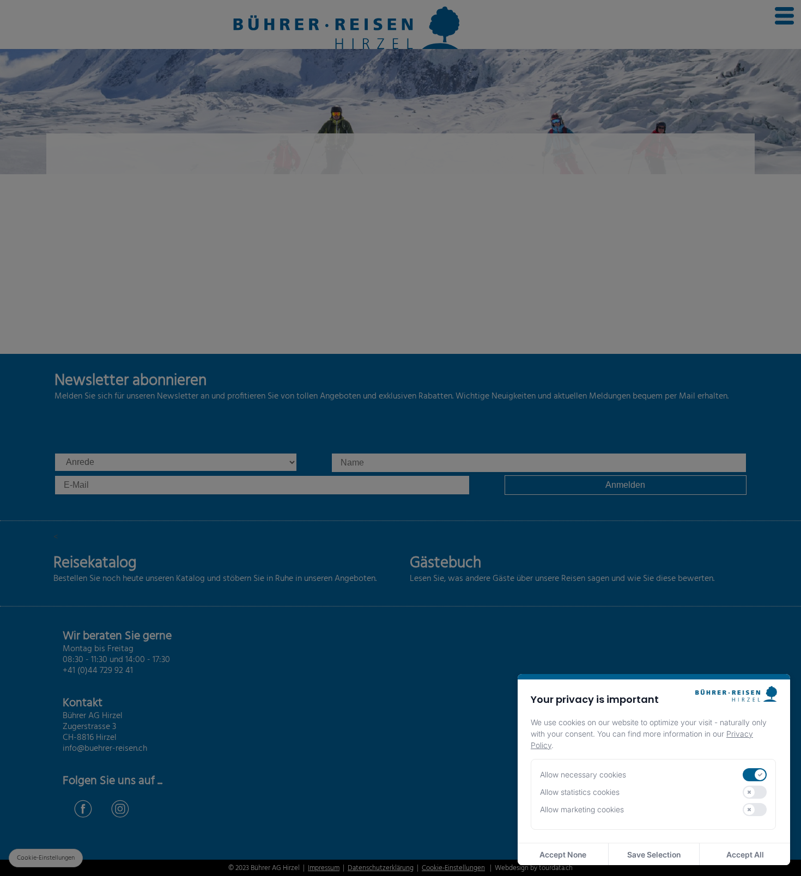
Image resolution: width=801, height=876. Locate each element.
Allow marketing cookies (582, 809)
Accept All (745, 854)
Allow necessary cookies (583, 774)
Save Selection (654, 854)
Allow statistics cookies (580, 792)
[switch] (755, 774)
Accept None (562, 854)
